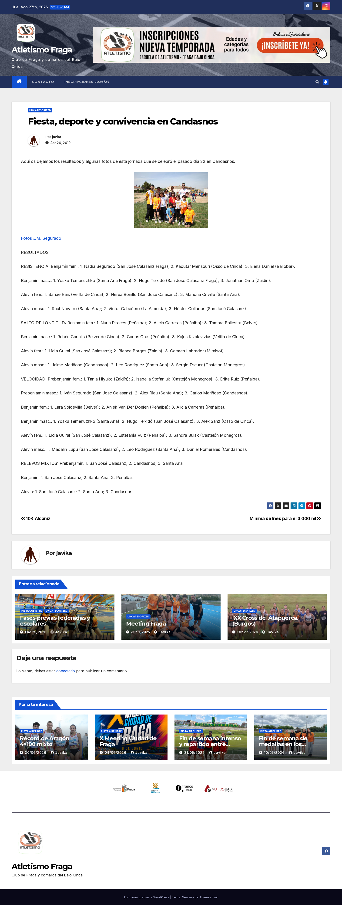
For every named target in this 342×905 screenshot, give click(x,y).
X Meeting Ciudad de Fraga (128, 741)
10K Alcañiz (37, 518)
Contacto (43, 82)
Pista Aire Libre (31, 731)
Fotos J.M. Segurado (41, 238)
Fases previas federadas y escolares (55, 620)
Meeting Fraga (146, 623)
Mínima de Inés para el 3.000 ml (283, 518)
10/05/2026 (275, 752)
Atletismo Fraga (42, 50)
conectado (65, 671)
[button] (317, 81)
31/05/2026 (195, 752)
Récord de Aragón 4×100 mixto (44, 741)
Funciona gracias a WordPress (147, 897)
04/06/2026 (116, 752)
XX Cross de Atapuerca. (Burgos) (265, 620)
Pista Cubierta (31, 610)
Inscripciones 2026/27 (87, 82)
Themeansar (208, 897)
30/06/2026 (36, 752)
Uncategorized (40, 110)
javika (56, 137)
